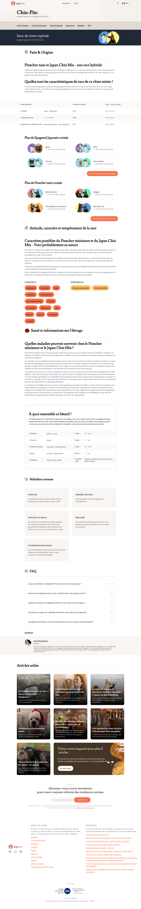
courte (55, 433)
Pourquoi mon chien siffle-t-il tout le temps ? (103, 844)
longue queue (58, 453)
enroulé (49, 453)
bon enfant (31, 308)
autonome (31, 288)
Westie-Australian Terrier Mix (42, 867)
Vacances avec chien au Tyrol (97, 835)
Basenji (33, 860)
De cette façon (65, 768)
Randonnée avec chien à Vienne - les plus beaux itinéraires (108, 838)
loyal (56, 288)
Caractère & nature (39, 25)
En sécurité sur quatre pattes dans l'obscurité (103, 854)
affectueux (45, 308)
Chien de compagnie (81, 288)
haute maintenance (51, 124)
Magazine (66, 3)
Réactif (29, 314)
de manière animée (34, 301)
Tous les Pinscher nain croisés (104, 219)
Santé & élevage (56, 25)
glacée (49, 440)
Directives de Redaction (69, 901)
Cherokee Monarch (38, 840)
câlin (57, 308)
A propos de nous (52, 901)
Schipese (34, 847)
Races (76, 3)
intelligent (31, 294)
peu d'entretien (64, 124)
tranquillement (46, 294)
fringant (51, 301)
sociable (30, 321)
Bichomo (34, 837)
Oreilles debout (60, 447)
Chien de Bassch (37, 864)
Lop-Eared (50, 447)
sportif (59, 460)
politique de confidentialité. (85, 808)
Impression (83, 901)
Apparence (70, 25)
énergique (53, 314)
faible (107, 104)
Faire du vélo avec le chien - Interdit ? (100, 848)
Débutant (88, 459)
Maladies (81, 25)
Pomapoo (35, 844)
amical (40, 314)
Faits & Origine (22, 25)
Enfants (94, 459)
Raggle (33, 850)
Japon (46, 111)
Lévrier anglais (36, 857)
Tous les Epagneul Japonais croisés (102, 173)
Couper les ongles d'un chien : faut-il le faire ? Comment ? (108, 841)
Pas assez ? (70, 784)
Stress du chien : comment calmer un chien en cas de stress (109, 851)
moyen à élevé (116, 104)
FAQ (89, 25)
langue (49, 433)
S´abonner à (82, 800)
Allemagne (53, 111)
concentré (45, 288)
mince (49, 460)
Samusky (34, 854)
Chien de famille (100, 288)
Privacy (92, 901)
